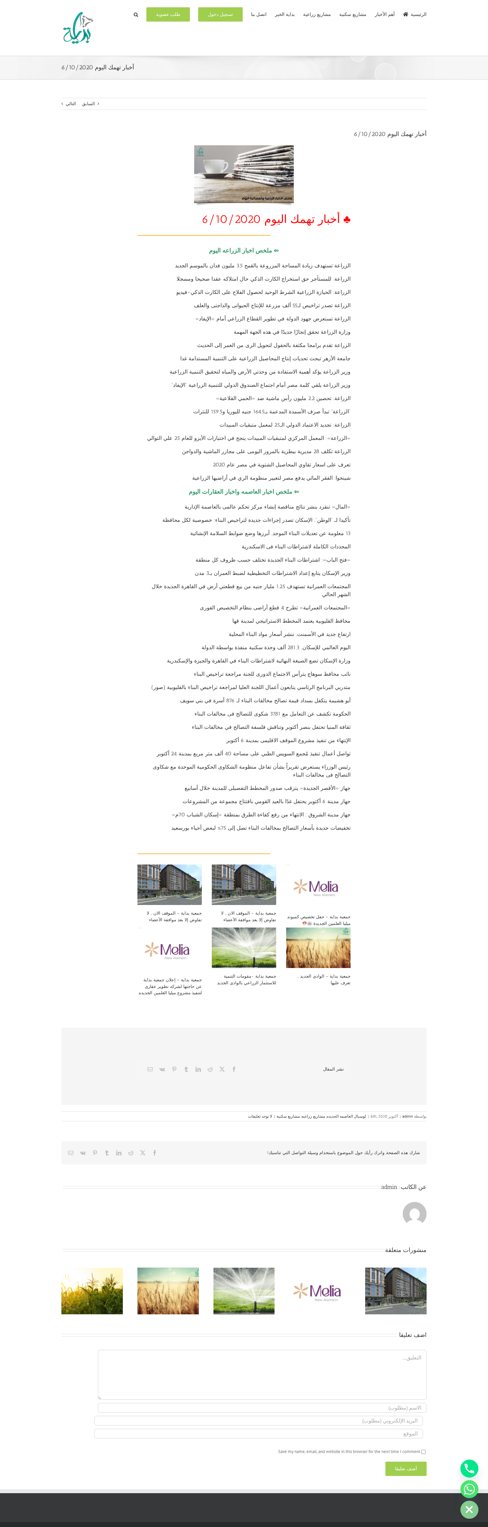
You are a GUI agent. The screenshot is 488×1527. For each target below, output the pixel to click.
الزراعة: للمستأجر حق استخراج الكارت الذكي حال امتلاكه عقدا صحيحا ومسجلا (264, 279)
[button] (136, 14)
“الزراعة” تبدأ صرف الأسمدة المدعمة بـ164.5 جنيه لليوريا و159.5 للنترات (272, 411)
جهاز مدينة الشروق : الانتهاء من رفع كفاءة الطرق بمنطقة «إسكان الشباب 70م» (261, 814)
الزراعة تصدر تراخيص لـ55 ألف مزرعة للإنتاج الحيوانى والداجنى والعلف (272, 305)
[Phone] (469, 1469)
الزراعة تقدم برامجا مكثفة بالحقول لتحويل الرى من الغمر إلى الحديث (274, 345)
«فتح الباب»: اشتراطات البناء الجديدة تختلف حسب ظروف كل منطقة (273, 560)
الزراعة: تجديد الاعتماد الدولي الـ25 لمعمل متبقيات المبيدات (285, 425)
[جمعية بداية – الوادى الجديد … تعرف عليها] (318, 948)
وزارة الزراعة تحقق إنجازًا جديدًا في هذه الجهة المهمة (292, 332)
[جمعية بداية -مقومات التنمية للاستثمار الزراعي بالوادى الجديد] (244, 948)
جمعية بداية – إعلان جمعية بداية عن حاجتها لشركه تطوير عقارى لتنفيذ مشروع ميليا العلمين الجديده (170, 986)
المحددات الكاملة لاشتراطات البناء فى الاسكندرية (296, 546)
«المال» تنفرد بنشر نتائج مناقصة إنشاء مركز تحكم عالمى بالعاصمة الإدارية (268, 507)
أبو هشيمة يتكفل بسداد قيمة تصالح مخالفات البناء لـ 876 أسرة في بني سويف (265, 700)
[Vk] (162, 1069)
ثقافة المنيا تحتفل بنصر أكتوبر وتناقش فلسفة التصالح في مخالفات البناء (271, 727)
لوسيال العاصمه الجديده (346, 1116)
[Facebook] (234, 1069)
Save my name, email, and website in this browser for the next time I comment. (348, 1451)
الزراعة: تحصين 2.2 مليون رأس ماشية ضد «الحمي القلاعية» (283, 398)
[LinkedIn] (198, 1069)
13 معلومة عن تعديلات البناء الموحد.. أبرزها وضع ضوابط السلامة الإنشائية (270, 533)
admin (407, 1116)
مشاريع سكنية (288, 1116)
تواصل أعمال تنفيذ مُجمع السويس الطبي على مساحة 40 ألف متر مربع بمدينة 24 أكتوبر (254, 753)
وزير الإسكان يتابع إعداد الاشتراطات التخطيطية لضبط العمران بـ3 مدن (273, 573)
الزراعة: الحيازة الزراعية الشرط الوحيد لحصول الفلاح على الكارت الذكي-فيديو (263, 292)
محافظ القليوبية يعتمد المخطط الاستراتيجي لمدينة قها (291, 621)
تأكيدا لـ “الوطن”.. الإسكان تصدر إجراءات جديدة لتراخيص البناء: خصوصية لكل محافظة (256, 520)
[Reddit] (210, 1069)
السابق (88, 103)
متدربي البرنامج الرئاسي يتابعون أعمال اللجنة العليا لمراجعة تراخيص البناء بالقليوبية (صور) (251, 687)
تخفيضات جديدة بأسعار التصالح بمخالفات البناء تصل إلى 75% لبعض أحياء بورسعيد (261, 828)
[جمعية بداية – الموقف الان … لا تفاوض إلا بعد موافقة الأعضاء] (169, 885)
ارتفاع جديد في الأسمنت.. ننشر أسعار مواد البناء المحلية (290, 634)
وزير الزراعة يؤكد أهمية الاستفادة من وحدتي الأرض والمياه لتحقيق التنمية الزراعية (260, 372)
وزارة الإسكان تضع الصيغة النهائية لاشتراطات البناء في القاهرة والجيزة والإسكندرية (259, 661)
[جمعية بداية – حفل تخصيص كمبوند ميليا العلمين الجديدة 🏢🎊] (318, 887)
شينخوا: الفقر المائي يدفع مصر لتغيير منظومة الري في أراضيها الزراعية (271, 478)
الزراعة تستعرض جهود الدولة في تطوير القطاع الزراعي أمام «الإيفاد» (273, 318)
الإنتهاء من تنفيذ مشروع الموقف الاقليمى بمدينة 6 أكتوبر (288, 740)
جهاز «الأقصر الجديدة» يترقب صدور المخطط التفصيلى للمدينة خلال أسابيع (268, 788)
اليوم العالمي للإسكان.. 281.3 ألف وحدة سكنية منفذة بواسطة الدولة (276, 647)
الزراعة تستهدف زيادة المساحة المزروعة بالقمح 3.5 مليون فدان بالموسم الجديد (263, 265)
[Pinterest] (174, 1069)
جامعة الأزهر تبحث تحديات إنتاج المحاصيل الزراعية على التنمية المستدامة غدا (265, 358)
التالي (71, 103)
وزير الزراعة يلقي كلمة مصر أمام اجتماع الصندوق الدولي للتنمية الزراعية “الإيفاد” (261, 385)
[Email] (150, 1069)
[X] (222, 1069)
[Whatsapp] (469, 1489)
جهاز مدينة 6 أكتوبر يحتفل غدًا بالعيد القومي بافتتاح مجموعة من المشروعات (267, 801)
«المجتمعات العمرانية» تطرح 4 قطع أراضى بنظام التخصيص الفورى (275, 607)
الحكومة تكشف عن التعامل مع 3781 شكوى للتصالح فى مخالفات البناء (273, 714)
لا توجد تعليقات (260, 1116)
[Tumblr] (186, 1069)
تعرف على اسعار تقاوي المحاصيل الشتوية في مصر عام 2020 (282, 464)
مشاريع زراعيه (313, 1116)
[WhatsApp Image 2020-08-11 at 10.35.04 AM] (244, 147)
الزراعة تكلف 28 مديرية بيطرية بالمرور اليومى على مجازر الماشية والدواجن (266, 451)
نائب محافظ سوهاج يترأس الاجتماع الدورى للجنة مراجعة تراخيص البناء (272, 674)
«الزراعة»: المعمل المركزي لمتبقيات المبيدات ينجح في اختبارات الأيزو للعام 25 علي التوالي (249, 438)
